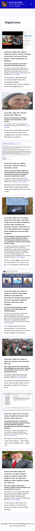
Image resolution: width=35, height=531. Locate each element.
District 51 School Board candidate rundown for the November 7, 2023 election (15, 119)
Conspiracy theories (10, 222)
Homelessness (8, 168)
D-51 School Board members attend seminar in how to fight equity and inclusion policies (15, 309)
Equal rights (15, 295)
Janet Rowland (8, 56)
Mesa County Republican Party (13, 229)
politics (12, 418)
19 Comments (7, 430)
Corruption (16, 474)
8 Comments (7, 178)
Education (15, 54)
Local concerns (17, 56)
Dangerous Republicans (10, 69)
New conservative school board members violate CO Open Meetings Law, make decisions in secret (17, 487)
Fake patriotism (25, 298)
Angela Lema (16, 52)
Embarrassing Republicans (11, 316)
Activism (6, 471)
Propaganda (26, 229)
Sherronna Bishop (23, 231)
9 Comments (7, 68)
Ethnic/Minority (9, 298)
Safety (12, 115)
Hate (23, 224)
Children (22, 163)
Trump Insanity (19, 58)
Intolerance (15, 227)
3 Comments (7, 374)
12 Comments (7, 124)
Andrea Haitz (8, 52)
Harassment (7, 300)
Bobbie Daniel (8, 220)
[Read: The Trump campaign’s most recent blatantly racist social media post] (17, 40)
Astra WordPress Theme (17, 526)
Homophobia (7, 227)
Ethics (12, 224)
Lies (28, 227)
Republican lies (13, 231)
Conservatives (8, 165)
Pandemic (7, 418)
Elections (21, 54)
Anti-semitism (24, 218)
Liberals (15, 168)
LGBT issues (23, 227)
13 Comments (7, 491)
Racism (25, 56)
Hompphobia (23, 300)
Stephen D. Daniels (9, 58)
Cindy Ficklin (16, 220)
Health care (22, 165)
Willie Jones (17, 115)
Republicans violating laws (23, 498)
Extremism (27, 54)
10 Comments (8, 313)
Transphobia (7, 233)
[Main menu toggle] (31, 4)
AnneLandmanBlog (15, 2)
